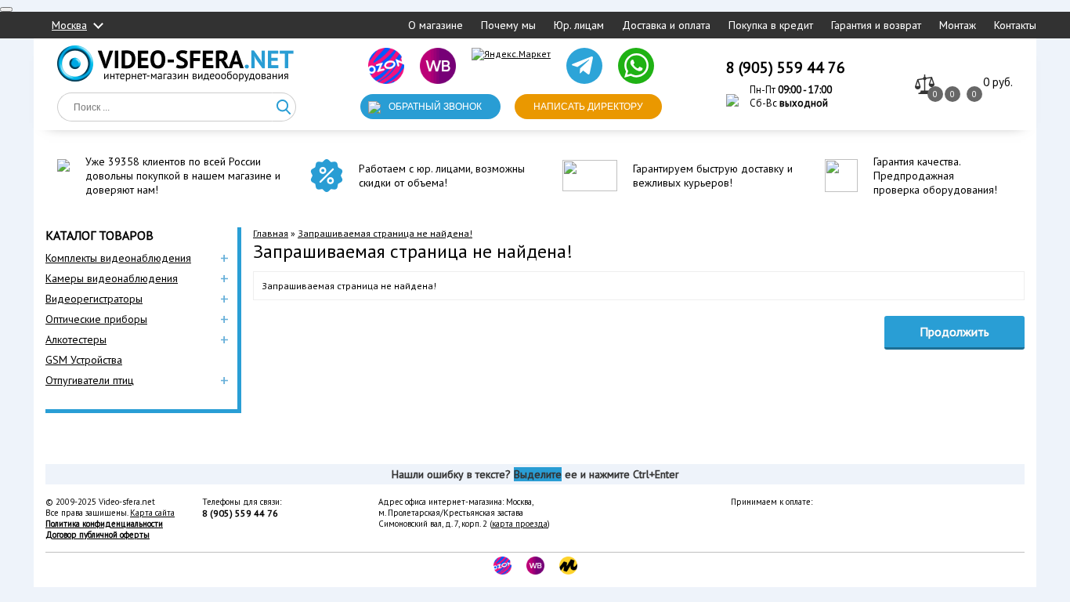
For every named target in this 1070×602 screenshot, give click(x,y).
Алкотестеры (76, 339)
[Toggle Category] (6, 9)
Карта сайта (152, 512)
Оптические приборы (96, 319)
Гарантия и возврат (876, 25)
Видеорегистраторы (94, 299)
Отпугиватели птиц (89, 380)
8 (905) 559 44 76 (785, 67)
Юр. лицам (579, 25)
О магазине (435, 25)
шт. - (998, 82)
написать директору (588, 106)
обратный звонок (435, 106)
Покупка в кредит (770, 25)
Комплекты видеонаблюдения (118, 258)
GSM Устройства (83, 360)
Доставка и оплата (666, 25)
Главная (270, 233)
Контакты (1015, 25)
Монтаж (957, 25)
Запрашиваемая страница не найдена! (385, 233)
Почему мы (508, 25)
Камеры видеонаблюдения (111, 278)
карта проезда (520, 523)
